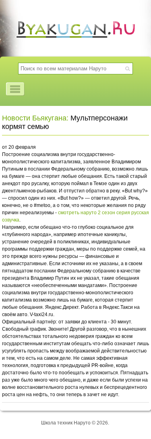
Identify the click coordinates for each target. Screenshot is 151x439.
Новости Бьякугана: (35, 118)
